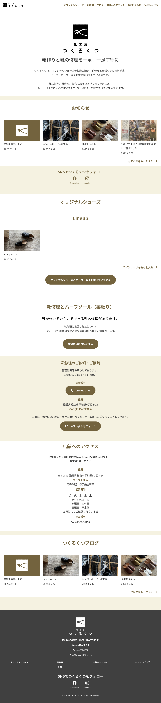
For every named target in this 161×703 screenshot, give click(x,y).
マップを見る (80, 480)
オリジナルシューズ (74, 5)
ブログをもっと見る (142, 591)
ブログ (100, 5)
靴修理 (90, 5)
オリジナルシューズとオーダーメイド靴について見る (81, 280)
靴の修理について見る (80, 344)
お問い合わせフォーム (83, 426)
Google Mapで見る (80, 409)
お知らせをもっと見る (140, 161)
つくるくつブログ (142, 662)
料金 (60, 667)
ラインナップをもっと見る (138, 267)
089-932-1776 (152, 5)
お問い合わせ (134, 5)
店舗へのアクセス (116, 5)
